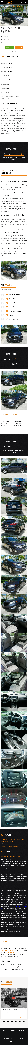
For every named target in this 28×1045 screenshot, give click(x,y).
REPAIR (20, 1031)
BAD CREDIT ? (22, 1033)
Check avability (10, 47)
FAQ (24, 1031)
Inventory (13, 1031)
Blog (3, 1033)
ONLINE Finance (11, 1033)
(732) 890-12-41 (12, 952)
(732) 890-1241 (18, 154)
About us (5, 1031)
